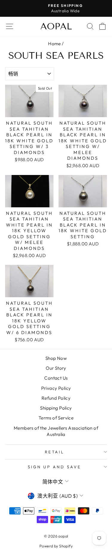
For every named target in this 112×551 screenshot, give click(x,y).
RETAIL (55, 451)
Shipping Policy (56, 408)
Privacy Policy (56, 388)
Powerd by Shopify (56, 546)
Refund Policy (56, 398)
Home (54, 43)
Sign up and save (54, 466)
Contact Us (55, 378)
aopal (56, 26)
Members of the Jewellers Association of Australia (56, 431)
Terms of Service (56, 418)
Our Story (56, 368)
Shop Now (56, 358)
